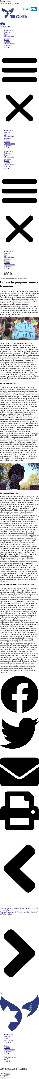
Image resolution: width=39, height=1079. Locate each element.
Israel (6, 34)
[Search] (26, 1)
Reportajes (8, 45)
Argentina (7, 38)
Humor (6, 47)
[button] (19, 89)
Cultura (6, 40)
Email (2, 1075)
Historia (7, 42)
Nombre (3, 1073)
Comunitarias (8, 30)
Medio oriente (9, 36)
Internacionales (9, 44)
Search (2, 1)
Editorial (7, 32)
